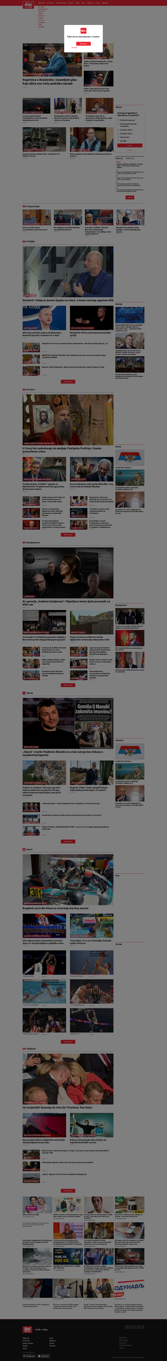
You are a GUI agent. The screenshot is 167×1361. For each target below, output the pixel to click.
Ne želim (74, 47)
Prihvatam (83, 44)
